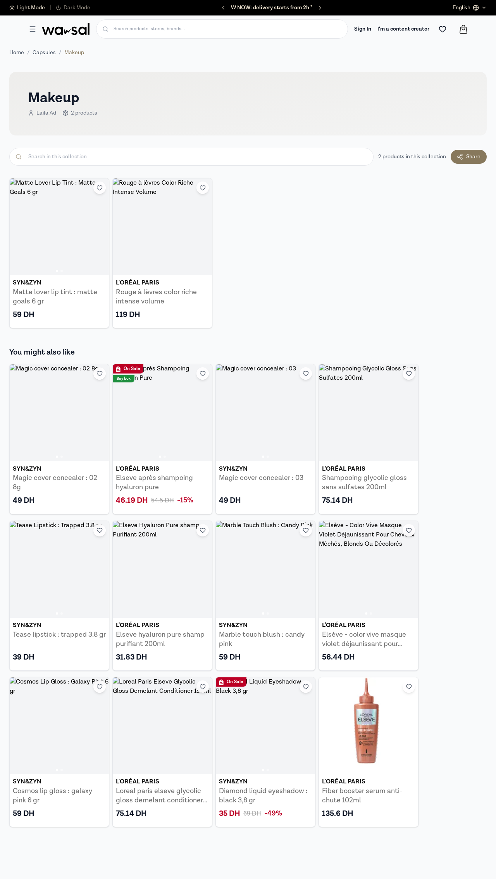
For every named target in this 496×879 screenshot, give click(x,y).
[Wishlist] (443, 29)
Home (16, 52)
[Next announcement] (320, 7)
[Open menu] (32, 29)
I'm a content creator (403, 29)
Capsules (44, 52)
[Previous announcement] (223, 7)
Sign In (362, 29)
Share (473, 156)
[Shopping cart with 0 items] (463, 29)
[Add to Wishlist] (99, 188)
